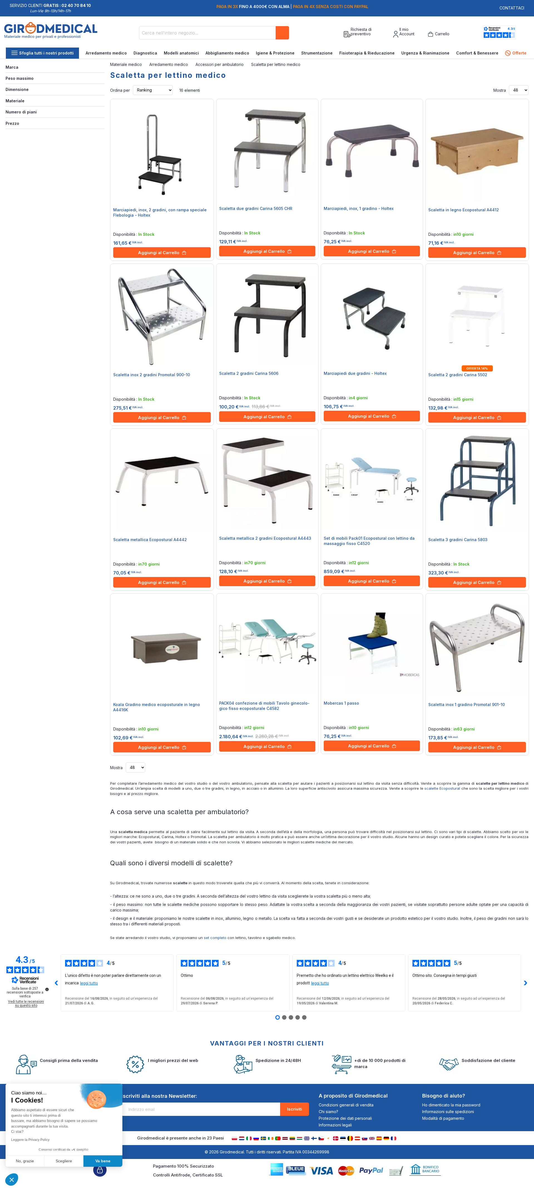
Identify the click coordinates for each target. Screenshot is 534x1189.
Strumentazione (317, 53)
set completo (215, 937)
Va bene (102, 1161)
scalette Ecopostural (442, 788)
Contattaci (512, 8)
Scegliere (64, 1161)
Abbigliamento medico (227, 53)
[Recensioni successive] (525, 983)
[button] (11, 1179)
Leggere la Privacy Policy (30, 1140)
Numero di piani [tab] (21, 112)
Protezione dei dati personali (345, 1118)
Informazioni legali (335, 1125)
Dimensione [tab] (17, 89)
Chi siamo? (328, 1111)
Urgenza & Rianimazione (425, 53)
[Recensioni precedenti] (56, 983)
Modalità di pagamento (443, 1118)
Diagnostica (145, 53)
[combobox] (214, 32)
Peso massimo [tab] (20, 78)
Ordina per (120, 90)
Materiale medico (126, 64)
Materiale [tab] (15, 101)
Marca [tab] (12, 67)
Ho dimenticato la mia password (451, 1105)
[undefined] (47, 989)
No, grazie (25, 1161)
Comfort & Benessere (477, 53)
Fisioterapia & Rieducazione (367, 53)
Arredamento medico (106, 53)
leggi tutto (89, 983)
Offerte (516, 53)
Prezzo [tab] (12, 123)
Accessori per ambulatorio (220, 64)
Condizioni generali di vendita (346, 1105)
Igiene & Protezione (275, 53)
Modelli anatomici (181, 53)
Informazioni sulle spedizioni (448, 1111)
